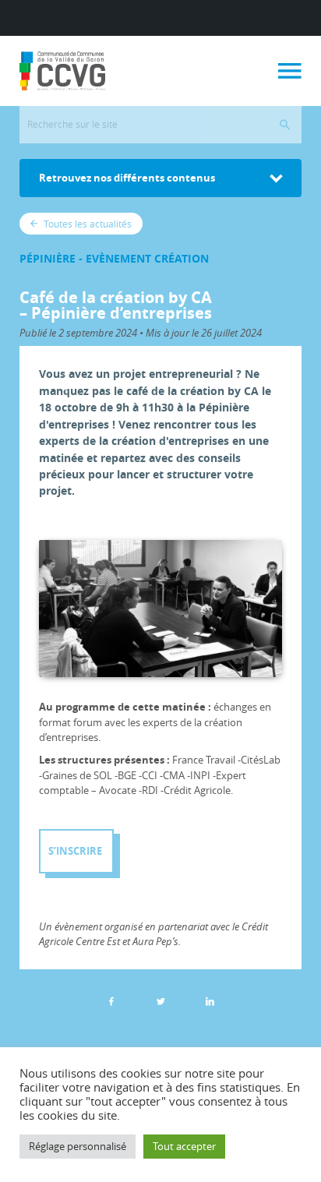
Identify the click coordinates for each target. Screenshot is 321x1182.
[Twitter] (160, 1001)
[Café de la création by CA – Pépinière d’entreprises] (209, 1001)
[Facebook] (111, 1001)
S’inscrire (76, 851)
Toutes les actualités (86, 223)
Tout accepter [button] (184, 1146)
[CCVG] (62, 70)
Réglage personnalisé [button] (77, 1146)
